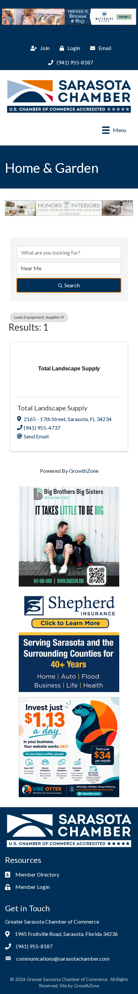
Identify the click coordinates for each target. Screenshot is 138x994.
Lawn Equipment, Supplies (37, 317)
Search (72, 285)
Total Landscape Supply (52, 408)
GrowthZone (83, 470)
